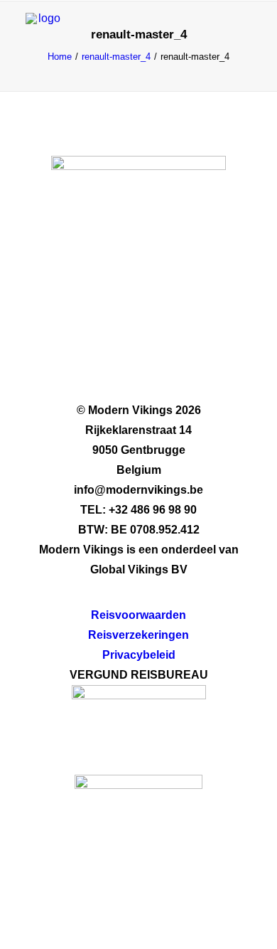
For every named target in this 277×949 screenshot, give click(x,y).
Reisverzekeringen (138, 635)
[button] (244, 30)
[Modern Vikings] (43, 30)
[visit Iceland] (138, 830)
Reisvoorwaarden (138, 615)
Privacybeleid (138, 655)
